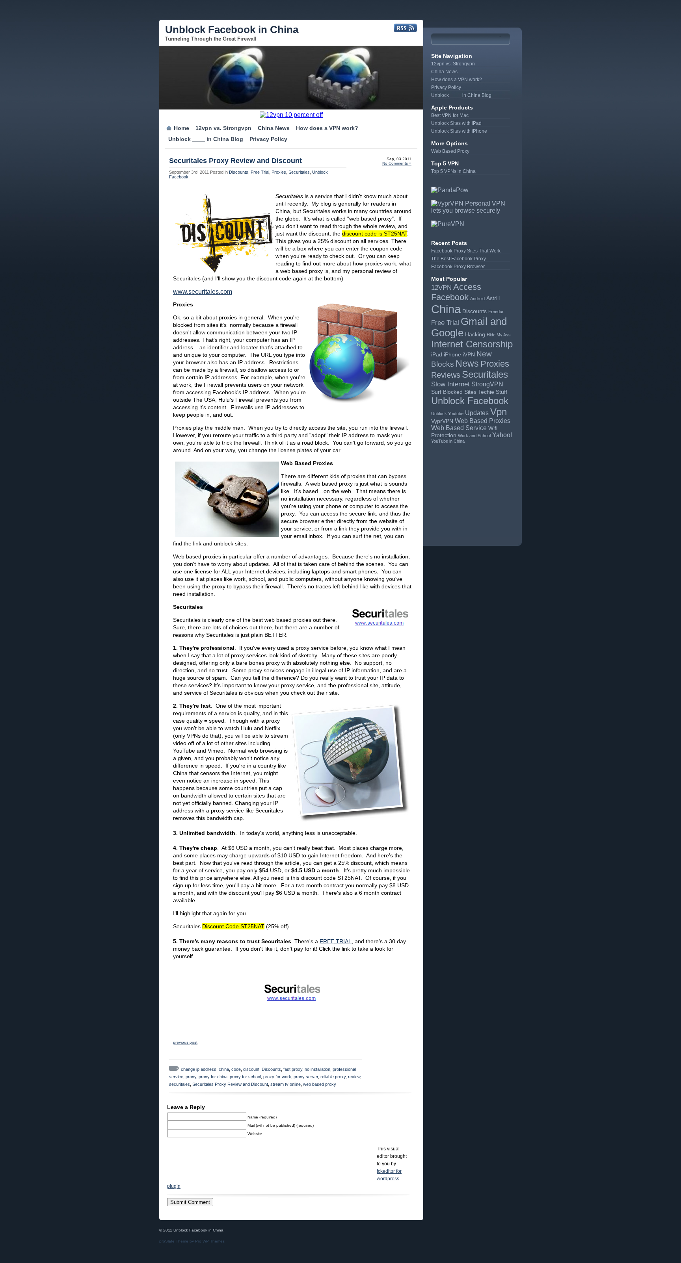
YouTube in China (448, 441)
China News (274, 128)
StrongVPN (487, 384)
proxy (191, 1076)
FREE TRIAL (336, 941)
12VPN (441, 287)
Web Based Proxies (482, 420)
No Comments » (396, 163)
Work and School (474, 435)
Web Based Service (459, 428)
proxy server (306, 1076)
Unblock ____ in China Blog (205, 139)
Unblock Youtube (447, 413)
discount (251, 1069)
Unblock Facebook (469, 400)
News (467, 363)
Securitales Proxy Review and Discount (235, 161)
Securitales (299, 172)
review (354, 1076)
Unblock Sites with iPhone (459, 131)
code (236, 1069)
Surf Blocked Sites (453, 392)
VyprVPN (442, 421)
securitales (179, 1084)
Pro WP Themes (210, 1241)
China (446, 308)
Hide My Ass (499, 334)
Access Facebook (456, 292)
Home (181, 128)
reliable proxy (333, 1076)
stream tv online (285, 1084)
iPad (436, 355)
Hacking (475, 335)
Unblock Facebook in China (231, 29)
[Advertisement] (470, 488)
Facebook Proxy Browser (458, 266)
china (224, 1069)
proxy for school (245, 1076)
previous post (185, 1042)
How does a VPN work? (327, 128)
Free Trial (260, 172)
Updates (477, 413)
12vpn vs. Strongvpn (223, 128)
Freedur (496, 311)
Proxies (279, 172)
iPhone (452, 355)
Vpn (498, 411)
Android (477, 298)
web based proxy (319, 1084)
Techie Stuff (492, 392)
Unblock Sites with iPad (456, 123)
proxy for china (213, 1076)
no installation (317, 1069)
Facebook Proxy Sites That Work (466, 251)
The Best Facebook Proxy (458, 259)
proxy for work (277, 1076)
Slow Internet (450, 384)
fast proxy (292, 1069)
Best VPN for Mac (450, 115)
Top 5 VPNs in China (453, 171)
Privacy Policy (268, 139)
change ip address (198, 1069)
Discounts (238, 172)
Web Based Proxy (450, 151)
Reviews (445, 375)
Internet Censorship (472, 344)
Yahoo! (502, 435)
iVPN (469, 355)
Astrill (493, 298)
